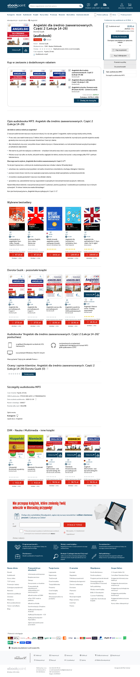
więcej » (53, 533)
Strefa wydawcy (95, 575)
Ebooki (18, 15)
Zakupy (30, 580)
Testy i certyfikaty (13, 606)
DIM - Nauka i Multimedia (53, 46)
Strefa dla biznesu (96, 572)
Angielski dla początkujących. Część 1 (33, 309)
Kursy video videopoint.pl (119, 603)
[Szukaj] (80, 6)
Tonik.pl (128, 668)
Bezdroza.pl (116, 655)
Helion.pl (38, 655)
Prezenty (52, 587)
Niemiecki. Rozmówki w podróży (35, 468)
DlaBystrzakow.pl (102, 655)
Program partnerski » (30, 544)
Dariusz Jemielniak (52, 245)
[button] (99, 220)
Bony (114, 15)
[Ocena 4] (47, 49)
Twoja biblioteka (54, 584)
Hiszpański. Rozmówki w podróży (16, 468)
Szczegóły (115, 75)
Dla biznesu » (27, 553)
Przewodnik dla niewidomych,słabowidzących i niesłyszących (33, 589)
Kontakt (72, 572)
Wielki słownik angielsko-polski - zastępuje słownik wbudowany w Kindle (54, 242)
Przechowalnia (54, 581)
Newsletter (53, 593)
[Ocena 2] (42, 49)
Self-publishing (95, 586)
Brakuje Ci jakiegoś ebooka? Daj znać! (74, 553)
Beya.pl (53, 660)
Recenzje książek (75, 597)
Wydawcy (10, 600)
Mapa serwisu (74, 600)
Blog (8, 609)
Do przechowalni (120, 67)
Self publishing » (104, 553)
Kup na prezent (121, 50)
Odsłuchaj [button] (15, 50)
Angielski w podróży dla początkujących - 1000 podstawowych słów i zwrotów (72, 310)
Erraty (72, 593)
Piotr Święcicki (70, 245)
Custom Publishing (96, 595)
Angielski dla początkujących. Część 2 (14, 309)
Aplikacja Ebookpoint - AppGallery (35, 618)
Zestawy (10, 597)
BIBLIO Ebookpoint (97, 592)
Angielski (19, 419)
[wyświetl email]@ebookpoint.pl (63, 670)
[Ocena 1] (40, 49)
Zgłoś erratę (11, 412)
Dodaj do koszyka (120, 37)
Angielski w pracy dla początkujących (54, 308)
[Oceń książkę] (45, 49)
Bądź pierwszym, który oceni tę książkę (67, 49)
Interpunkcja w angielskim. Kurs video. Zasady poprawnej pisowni (16, 242)
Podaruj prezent (126, 15)
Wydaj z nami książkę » (69, 544)
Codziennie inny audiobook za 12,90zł (117, 20)
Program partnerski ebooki (99, 578)
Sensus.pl (69, 655)
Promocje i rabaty (13, 584)
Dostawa (73, 587)
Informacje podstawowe (36, 574)
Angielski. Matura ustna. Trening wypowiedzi (90, 308)
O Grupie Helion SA (117, 572)
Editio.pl (84, 655)
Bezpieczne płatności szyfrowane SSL (25, 648)
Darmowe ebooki (82, 15)
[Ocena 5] (49, 49)
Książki (35, 15)
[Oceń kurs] (14, 374)
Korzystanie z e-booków (36, 583)
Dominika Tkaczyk (60, 472)
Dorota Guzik (43, 44)
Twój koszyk (53, 578)
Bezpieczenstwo (33, 577)
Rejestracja (52, 575)
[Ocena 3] (45, 49)
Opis (114, 72)
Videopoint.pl (40, 660)
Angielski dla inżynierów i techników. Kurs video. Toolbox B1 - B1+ (73, 243)
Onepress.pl (55, 655)
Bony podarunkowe (13, 603)
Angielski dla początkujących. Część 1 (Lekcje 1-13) (83, 81)
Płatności (73, 590)
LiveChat (73, 603)
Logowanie (52, 572)
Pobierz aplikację (102, 15)
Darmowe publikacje (14, 593)
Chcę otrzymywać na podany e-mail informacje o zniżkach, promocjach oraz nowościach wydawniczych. (41, 532)
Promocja (38, 40)
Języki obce (11, 419)
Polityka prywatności (77, 578)
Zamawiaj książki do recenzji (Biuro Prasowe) (98, 582)
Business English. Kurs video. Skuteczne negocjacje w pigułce (35, 242)
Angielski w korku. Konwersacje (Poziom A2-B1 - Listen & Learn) (84, 88)
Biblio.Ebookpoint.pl (103, 660)
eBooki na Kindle (33, 603)
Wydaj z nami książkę (97, 589)
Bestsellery (71, 15)
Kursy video (44, 15)
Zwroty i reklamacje (76, 584)
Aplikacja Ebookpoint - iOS (37, 614)
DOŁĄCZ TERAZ (74, 525)
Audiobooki (27, 15)
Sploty (84, 660)
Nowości (62, 15)
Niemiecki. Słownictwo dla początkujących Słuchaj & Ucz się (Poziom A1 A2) (71, 471)
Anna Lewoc (31, 245)
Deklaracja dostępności (77, 581)
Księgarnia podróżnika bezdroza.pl (118, 594)
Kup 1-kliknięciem (120, 56)
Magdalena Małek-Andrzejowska (19, 245)
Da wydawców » (104, 544)
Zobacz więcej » (19, 538)
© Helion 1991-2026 (13, 672)
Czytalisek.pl (70, 660)
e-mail (14, 524)
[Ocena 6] (51, 49)
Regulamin (73, 575)
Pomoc (34, 359)
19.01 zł (56, 255)
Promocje (53, 15)
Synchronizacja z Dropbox (36, 606)
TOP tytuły (11, 581)
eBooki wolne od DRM (35, 595)
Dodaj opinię (29, 374)
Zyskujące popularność (15, 587)
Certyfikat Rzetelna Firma (119, 575)
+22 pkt (48, 40)
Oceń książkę (53, 590)
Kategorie (11, 15)
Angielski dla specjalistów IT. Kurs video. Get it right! (91, 241)
